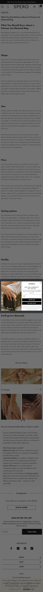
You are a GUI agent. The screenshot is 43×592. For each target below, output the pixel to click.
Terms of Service (34, 308)
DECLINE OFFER (32, 303)
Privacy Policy (37, 308)
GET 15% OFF (31, 300)
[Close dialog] (41, 283)
